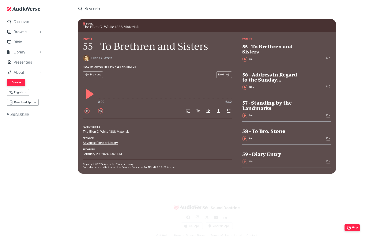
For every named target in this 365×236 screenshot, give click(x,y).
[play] (88, 94)
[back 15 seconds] (87, 111)
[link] (272, 53)
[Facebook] (188, 217)
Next (221, 74)
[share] (218, 111)
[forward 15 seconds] (100, 111)
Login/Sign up (19, 114)
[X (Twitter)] (207, 217)
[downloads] (208, 111)
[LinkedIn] (225, 217)
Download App (23, 102)
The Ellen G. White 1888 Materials (106, 131)
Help (355, 227)
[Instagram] (197, 217)
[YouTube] (216, 217)
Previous (95, 74)
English (18, 92)
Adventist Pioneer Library (100, 143)
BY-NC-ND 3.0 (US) (155, 167)
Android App (221, 226)
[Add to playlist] (228, 111)
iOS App (194, 226)
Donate (16, 82)
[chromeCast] (188, 111)
